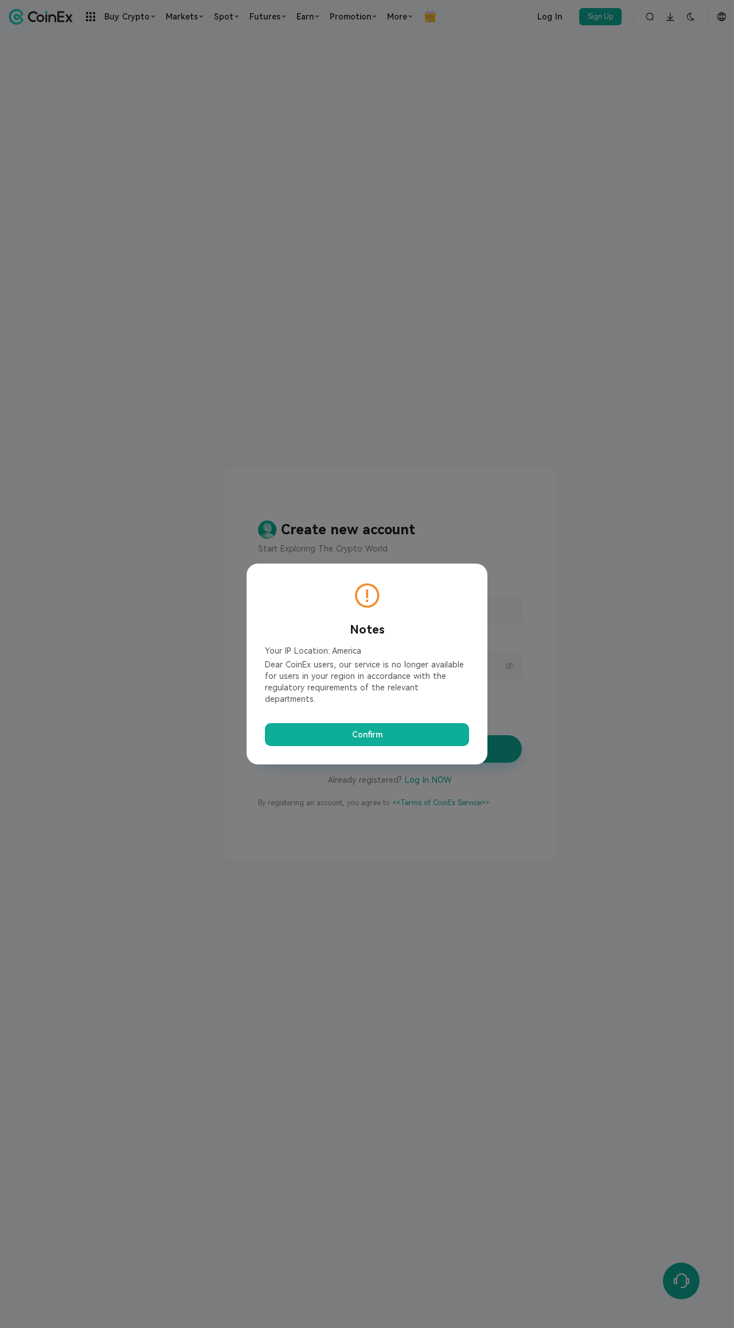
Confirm (367, 734)
